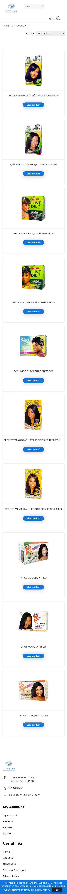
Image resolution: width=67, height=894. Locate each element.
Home (6, 25)
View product (33, 105)
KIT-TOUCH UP (19, 25)
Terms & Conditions (14, 870)
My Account (10, 815)
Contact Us (9, 864)
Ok (57, 890)
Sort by (30, 33)
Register (8, 827)
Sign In (51, 18)
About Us (8, 857)
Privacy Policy (11, 876)
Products (8, 821)
